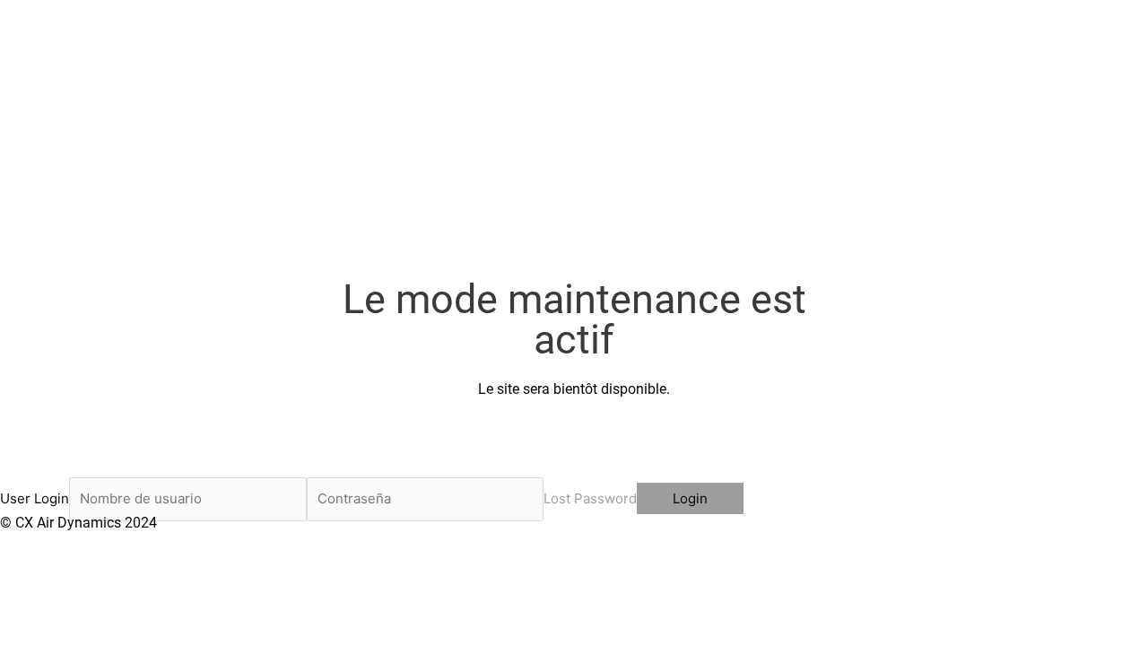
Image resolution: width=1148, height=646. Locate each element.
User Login (34, 498)
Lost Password (590, 498)
